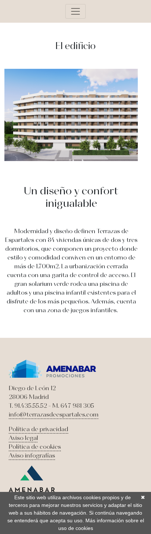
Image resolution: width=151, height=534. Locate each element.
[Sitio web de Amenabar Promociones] (52, 368)
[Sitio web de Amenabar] (32, 478)
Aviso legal (23, 437)
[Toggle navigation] (75, 11)
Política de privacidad (38, 429)
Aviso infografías (32, 455)
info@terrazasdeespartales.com (54, 414)
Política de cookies (35, 446)
